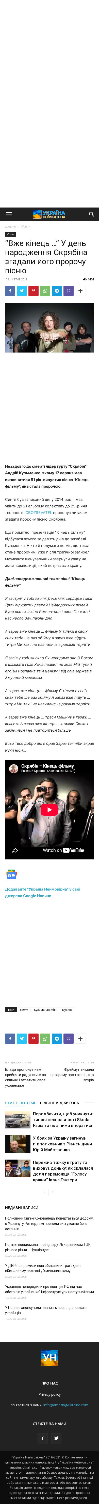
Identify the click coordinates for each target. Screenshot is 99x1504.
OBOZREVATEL (38, 512)
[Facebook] (10, 291)
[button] (9, 214)
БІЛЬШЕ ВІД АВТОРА (59, 1102)
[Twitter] (22, 291)
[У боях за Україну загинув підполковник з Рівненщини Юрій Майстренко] (17, 1144)
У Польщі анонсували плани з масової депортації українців (46, 1310)
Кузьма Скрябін (45, 1010)
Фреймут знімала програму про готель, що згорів (72, 1074)
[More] (80, 291)
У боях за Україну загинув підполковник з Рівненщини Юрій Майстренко (62, 1144)
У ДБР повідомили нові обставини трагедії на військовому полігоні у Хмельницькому (43, 1268)
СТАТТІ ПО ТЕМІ (20, 1102)
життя (24, 1010)
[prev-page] (44, 1192)
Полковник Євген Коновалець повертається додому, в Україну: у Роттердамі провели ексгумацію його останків (49, 1223)
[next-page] (53, 1192)
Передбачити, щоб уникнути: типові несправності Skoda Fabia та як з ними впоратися (63, 1119)
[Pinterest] (33, 291)
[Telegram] (57, 291)
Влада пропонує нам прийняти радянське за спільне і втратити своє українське (25, 1077)
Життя (25, 226)
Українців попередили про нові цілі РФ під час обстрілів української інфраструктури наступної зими (49, 1289)
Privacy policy (50, 1394)
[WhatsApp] (45, 291)
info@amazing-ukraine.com (65, 1405)
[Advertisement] (49, 52)
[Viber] (68, 291)
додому (10, 226)
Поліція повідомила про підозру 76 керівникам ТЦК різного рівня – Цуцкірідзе (48, 1247)
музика (67, 1010)
